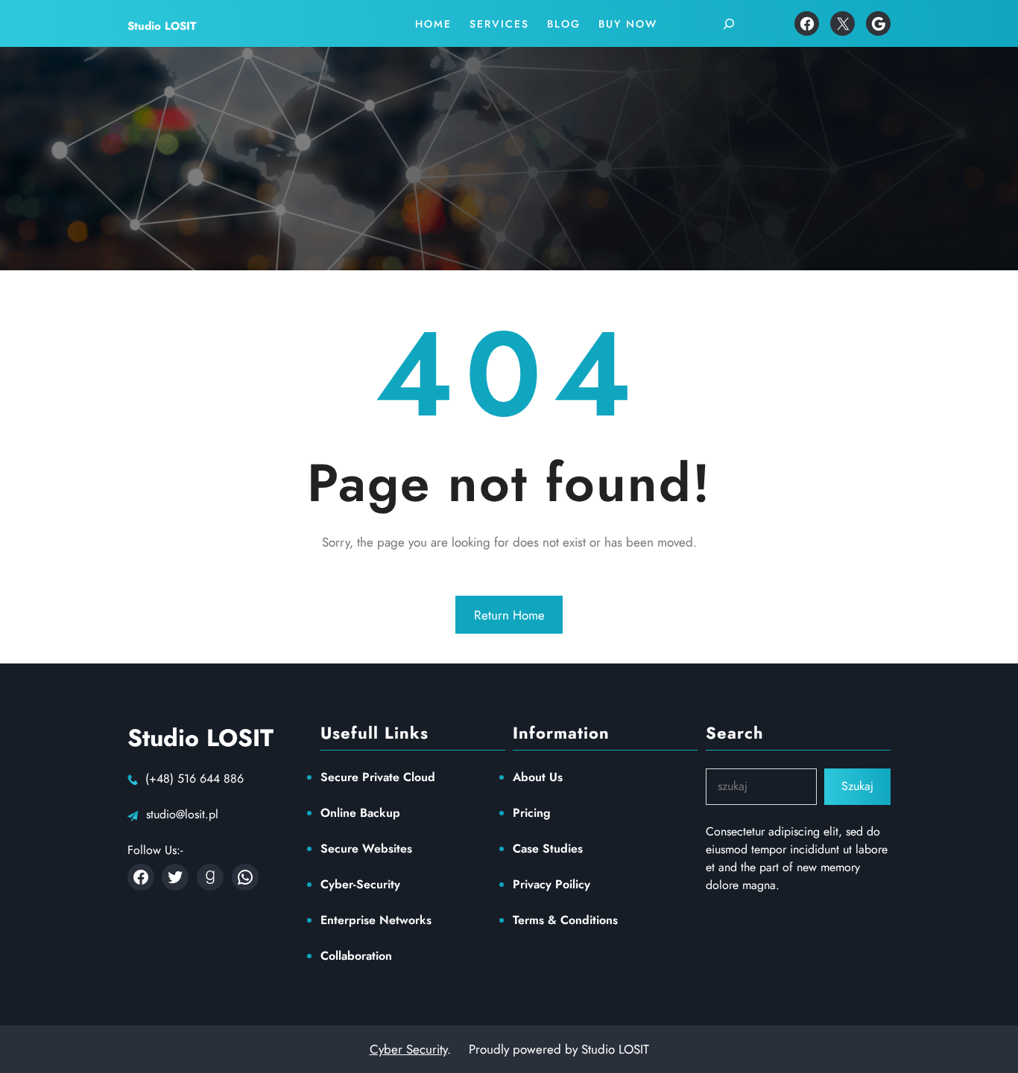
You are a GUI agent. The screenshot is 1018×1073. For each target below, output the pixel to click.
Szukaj (857, 786)
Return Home (509, 615)
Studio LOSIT (161, 26)
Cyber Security (408, 1049)
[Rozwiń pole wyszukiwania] (729, 23)
